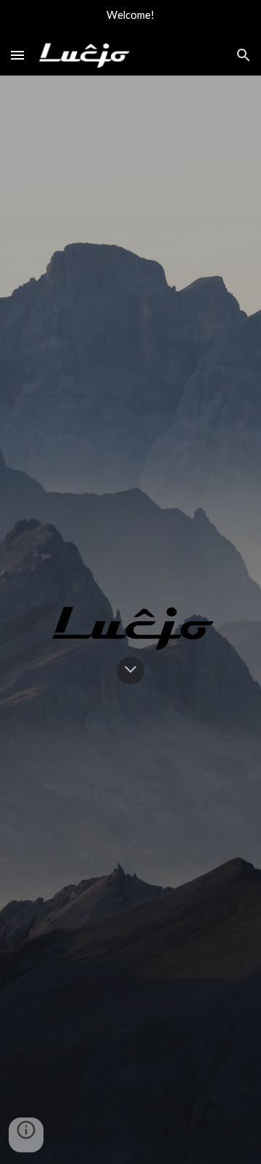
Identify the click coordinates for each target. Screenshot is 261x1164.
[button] (17, 55)
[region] (130, 17)
